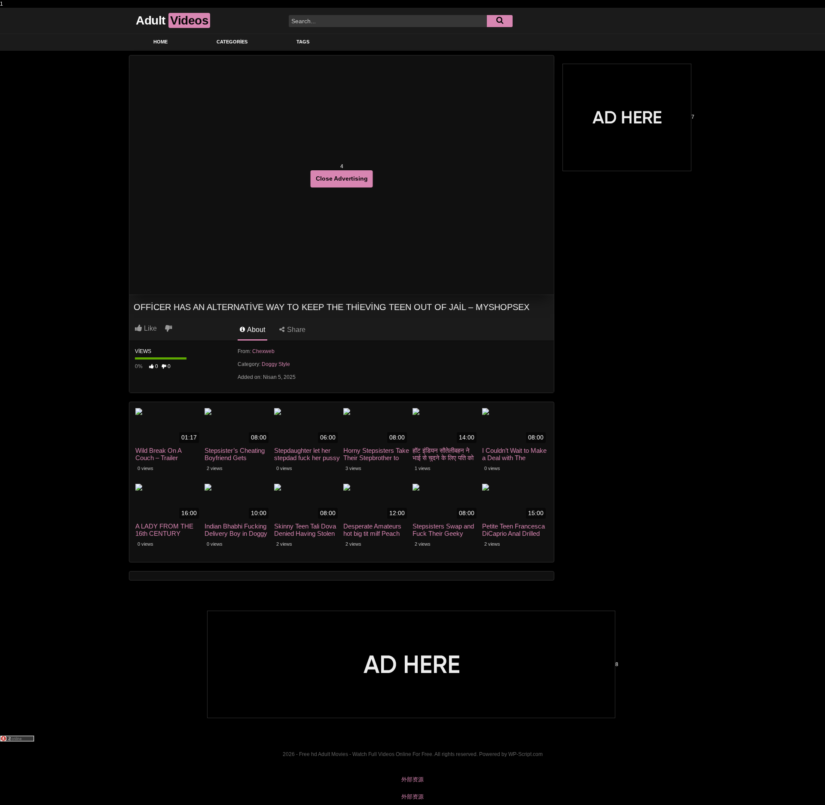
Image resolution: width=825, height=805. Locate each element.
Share (295, 329)
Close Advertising (342, 178)
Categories (232, 41)
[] (500, 21)
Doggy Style (276, 364)
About (255, 329)
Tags (302, 41)
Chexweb (263, 351)
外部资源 (412, 779)
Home (160, 41)
